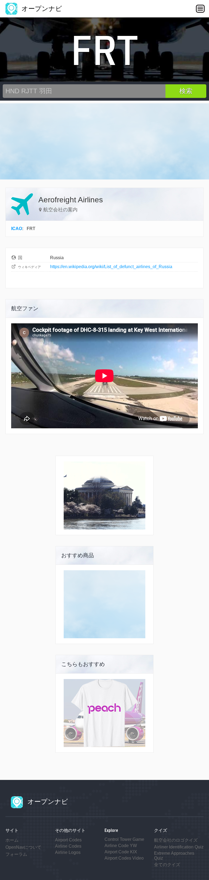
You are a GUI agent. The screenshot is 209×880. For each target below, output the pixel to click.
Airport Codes (68, 840)
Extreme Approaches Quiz (174, 855)
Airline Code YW (120, 845)
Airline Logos (68, 852)
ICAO (16, 228)
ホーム (12, 840)
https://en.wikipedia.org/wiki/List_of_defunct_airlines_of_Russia (111, 266)
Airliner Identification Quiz (179, 847)
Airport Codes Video (124, 858)
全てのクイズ (167, 864)
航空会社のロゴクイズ (176, 840)
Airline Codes (68, 846)
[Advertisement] (104, 141)
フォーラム (16, 854)
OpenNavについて (23, 847)
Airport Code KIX (120, 852)
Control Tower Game (124, 839)
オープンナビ (41, 8)
